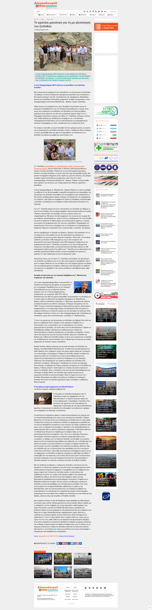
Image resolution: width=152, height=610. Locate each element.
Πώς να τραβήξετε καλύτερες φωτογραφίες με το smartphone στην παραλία (104, 444)
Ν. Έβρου (111, 14)
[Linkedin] (93, 11)
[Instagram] (90, 11)
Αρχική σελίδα (61, 547)
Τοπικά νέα (63, 14)
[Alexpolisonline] (102, 11)
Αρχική (42, 14)
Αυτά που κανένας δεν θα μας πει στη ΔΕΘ (42, 561)
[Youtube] (99, 11)
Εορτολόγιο (68, 594)
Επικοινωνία (75, 599)
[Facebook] (84, 11)
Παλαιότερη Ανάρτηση (82, 547)
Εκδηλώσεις (83, 14)
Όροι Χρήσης (68, 599)
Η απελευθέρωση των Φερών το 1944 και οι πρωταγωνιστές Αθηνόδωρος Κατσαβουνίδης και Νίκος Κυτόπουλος (108, 204)
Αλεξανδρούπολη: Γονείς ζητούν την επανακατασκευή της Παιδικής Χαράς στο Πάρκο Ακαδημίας (62, 559)
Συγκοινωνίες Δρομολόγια (75, 591)
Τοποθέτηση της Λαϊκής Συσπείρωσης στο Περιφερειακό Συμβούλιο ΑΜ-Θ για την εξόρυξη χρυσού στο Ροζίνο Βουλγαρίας (108, 283)
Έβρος (42, 19)
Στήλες (93, 14)
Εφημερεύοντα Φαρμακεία (67, 591)
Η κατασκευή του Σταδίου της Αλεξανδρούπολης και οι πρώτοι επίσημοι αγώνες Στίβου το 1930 (82, 560)
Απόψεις (73, 14)
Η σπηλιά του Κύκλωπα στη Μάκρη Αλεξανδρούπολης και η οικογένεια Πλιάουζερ (62, 573)
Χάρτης (75, 594)
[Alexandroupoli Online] (45, 8)
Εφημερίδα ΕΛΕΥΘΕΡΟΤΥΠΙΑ (48, 536)
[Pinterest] (96, 11)
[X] (87, 11)
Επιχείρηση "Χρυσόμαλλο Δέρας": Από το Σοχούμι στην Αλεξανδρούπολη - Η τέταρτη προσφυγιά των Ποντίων (42, 573)
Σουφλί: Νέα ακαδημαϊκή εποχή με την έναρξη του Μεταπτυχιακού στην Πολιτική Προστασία (105, 407)
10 (99, 475)
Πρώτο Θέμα (50, 19)
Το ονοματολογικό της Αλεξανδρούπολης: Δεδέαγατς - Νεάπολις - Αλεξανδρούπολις (82, 573)
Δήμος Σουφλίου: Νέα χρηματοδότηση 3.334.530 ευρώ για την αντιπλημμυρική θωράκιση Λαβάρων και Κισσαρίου (108, 261)
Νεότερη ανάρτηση (41, 547)
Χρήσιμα (101, 14)
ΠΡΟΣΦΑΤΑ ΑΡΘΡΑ (102, 189)
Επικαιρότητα (51, 14)
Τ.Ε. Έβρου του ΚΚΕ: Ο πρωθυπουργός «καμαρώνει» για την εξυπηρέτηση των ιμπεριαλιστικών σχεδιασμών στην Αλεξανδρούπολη (105, 460)
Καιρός (75, 587)
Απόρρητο (75, 596)
